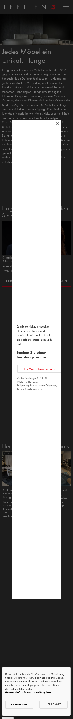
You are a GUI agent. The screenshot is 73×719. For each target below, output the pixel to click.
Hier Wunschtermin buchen (40, 369)
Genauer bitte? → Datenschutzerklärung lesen (28, 692)
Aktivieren (19, 704)
